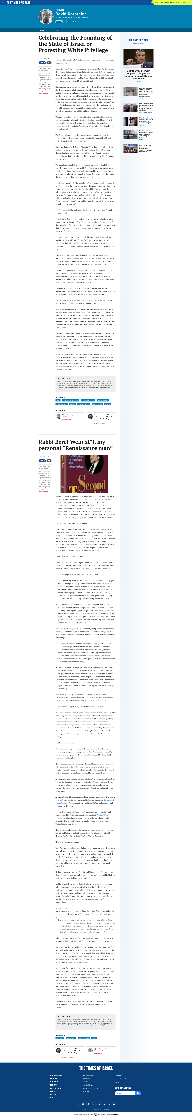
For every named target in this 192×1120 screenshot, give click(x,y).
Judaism (72, 404)
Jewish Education (103, 400)
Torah (94, 1038)
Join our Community (163, 2)
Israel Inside (54, 1082)
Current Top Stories (138, 43)
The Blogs (60, 10)
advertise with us (88, 1085)
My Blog (58, 30)
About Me (67, 30)
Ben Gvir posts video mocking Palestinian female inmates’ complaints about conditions (146, 107)
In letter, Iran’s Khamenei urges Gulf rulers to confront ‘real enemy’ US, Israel (146, 134)
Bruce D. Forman (66, 419)
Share (43, 63)
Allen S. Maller (98, 1053)
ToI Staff (138, 81)
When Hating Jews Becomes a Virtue (72, 416)
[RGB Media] (97, 1114)
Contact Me (79, 30)
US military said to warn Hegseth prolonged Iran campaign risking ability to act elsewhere (138, 75)
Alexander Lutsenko (99, 423)
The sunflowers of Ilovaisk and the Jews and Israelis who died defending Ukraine (104, 418)
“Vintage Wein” (102, 815)
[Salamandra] (113, 1114)
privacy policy (86, 1078)
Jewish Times (54, 1078)
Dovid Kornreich (71, 14)
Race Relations (97, 404)
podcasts (53, 1094)
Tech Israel (53, 1085)
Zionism (107, 404)
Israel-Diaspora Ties (88, 400)
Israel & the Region (56, 1075)
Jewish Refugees (61, 404)
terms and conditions (89, 1075)
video (51, 1098)
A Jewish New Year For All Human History (104, 1050)
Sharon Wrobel (143, 154)
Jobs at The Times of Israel (90, 1088)
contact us (86, 1091)
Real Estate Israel (56, 1088)
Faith (58, 400)
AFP (151, 112)
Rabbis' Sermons (84, 1038)
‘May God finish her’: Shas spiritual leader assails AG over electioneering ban (146, 120)
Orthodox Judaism (83, 404)
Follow (59, 22)
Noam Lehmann (143, 112)
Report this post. (43, 93)
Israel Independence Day (70, 400)
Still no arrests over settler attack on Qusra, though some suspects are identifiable (146, 91)
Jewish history (71, 1038)
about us (85, 1082)
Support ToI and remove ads (181, 2)
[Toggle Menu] (2, 2)
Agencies (141, 139)
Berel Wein (60, 1038)
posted (78, 911)
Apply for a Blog (147, 30)
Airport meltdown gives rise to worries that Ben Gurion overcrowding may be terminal (146, 148)
